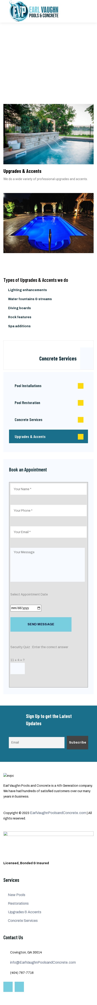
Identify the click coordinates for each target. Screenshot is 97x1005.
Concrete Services (58, 358)
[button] (8, 229)
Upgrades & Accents (30, 436)
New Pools (16, 895)
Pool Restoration (27, 402)
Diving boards (19, 308)
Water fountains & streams (30, 299)
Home (7, 61)
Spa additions (19, 326)
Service (25, 61)
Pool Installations (28, 385)
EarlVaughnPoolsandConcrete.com (58, 813)
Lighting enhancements (27, 290)
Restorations (18, 903)
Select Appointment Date (29, 594)
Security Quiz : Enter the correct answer (39, 647)
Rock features (19, 317)
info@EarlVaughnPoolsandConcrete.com (43, 962)
